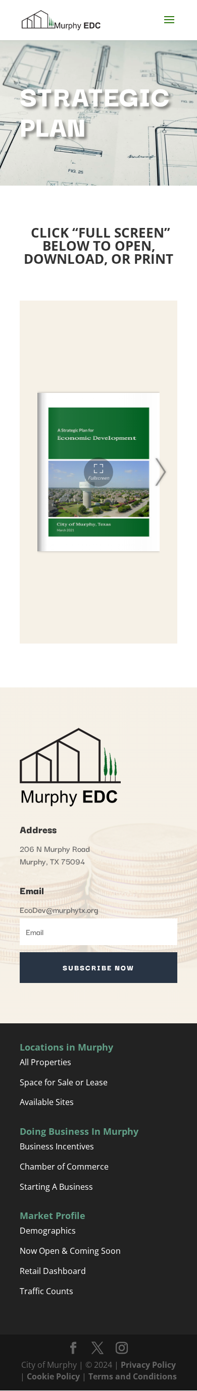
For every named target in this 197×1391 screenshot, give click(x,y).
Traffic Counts (46, 1291)
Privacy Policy (147, 1364)
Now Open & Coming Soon (70, 1250)
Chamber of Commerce (65, 1166)
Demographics (48, 1230)
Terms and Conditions (132, 1376)
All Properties (45, 1062)
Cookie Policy (53, 1376)
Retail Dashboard (53, 1271)
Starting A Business (56, 1186)
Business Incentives (57, 1146)
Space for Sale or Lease (64, 1082)
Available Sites (47, 1102)
